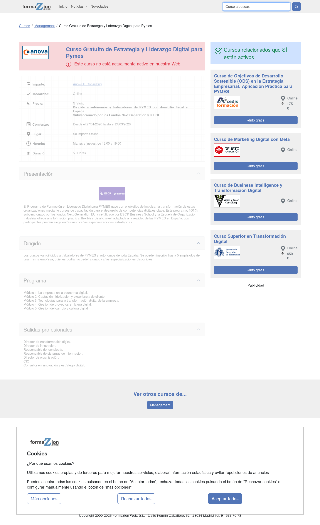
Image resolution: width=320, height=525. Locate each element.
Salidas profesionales (48, 329)
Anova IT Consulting (87, 84)
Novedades (99, 6)
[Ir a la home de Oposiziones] (36, 6)
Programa (35, 280)
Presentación (39, 173)
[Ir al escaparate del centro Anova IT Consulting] (42, 52)
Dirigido (32, 243)
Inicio (63, 6)
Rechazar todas (136, 498)
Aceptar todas (225, 498)
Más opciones (44, 498)
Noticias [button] (77, 6)
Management (160, 404)
